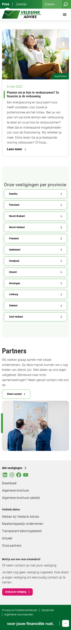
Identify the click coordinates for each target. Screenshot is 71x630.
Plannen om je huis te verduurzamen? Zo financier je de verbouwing (33, 94)
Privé (5, 4)
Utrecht (13, 272)
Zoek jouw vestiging (15, 591)
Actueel (7, 538)
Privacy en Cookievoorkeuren (19, 610)
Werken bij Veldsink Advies (20, 517)
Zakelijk (21, 4)
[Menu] (64, 14)
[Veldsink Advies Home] (21, 14)
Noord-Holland (17, 227)
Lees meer (14, 149)
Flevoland (14, 205)
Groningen (14, 283)
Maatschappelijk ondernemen (22, 524)
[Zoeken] (65, 4)
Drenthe (13, 193)
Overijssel (14, 261)
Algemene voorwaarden (18, 614)
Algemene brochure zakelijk (21, 498)
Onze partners (11, 545)
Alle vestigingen (12, 468)
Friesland (14, 238)
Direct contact (14, 394)
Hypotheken (60, 76)
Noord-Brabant (17, 216)
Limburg (13, 294)
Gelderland (14, 249)
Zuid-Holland (16, 316)
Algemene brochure (15, 490)
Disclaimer (47, 610)
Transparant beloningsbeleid (22, 531)
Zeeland (13, 305)
